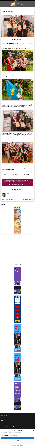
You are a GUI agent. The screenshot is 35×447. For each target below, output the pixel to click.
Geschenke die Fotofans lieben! (17, 264)
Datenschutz (18, 445)
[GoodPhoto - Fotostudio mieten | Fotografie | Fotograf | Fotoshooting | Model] (17, 4)
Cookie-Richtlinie (14, 445)
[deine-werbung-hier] (17, 366)
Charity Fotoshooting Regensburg (27, 199)
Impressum (21, 445)
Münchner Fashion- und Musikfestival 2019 (9, 199)
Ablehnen (17, 440)
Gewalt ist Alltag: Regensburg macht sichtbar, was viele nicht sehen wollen (12, 426)
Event (3, 9)
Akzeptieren (17, 438)
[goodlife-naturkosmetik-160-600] (17, 219)
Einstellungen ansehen (17, 443)
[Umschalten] (3, 174)
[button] (33, 430)
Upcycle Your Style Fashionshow (6, 424)
